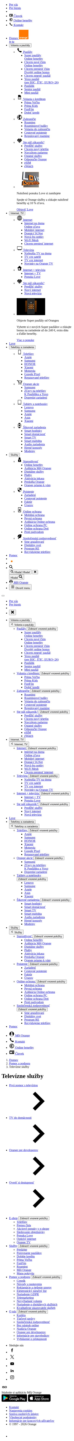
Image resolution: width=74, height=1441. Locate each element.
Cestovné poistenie (35, 132)
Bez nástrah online (28, 1325)
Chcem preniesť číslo (37, 70)
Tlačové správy (26, 1318)
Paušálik (29, 85)
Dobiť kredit (31, 112)
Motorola (29, 370)
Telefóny (28, 353)
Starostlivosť (30, 461)
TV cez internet (33, 260)
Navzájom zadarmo (36, 152)
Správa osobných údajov (24, 1414)
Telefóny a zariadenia (22, 347)
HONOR (29, 364)
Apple (28, 357)
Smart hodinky (33, 430)
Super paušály (33, 57)
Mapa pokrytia (25, 1273)
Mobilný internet (34, 230)
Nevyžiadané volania (29, 1301)
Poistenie (28, 491)
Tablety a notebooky (35, 404)
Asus (27, 417)
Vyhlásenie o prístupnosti (32, 1339)
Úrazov (28, 505)
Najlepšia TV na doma (37, 253)
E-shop (13, 1218)
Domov (13, 1060)
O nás (12, 1311)
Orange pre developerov (31, 1332)
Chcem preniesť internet (38, 243)
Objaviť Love (25, 209)
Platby (28, 475)
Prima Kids (31, 105)
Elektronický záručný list (31, 1290)
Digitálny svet (32, 545)
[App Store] (39, 1400)
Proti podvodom (34, 532)
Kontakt (18, 25)
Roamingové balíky (36, 125)
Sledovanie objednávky (31, 1232)
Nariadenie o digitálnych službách (37, 1304)
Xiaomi (28, 367)
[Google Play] (15, 1400)
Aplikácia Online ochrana (39, 521)
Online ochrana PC (35, 525)
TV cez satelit (32, 256)
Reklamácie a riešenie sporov (34, 1287)
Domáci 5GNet (33, 233)
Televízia (28, 250)
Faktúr (28, 501)
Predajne (22, 1249)
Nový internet (32, 290)
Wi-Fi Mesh (31, 240)
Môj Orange (20, 582)
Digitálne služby (34, 471)
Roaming (29, 122)
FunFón (29, 109)
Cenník (21, 1280)
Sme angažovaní (34, 541)
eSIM (27, 162)
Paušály (27, 52)
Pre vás (13, 4)
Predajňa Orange (34, 481)
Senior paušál (32, 89)
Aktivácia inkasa (34, 478)
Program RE (31, 548)
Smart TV (30, 437)
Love (12, 343)
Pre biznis (15, 8)
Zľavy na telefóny (36, 392)
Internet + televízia (33, 270)
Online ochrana (32, 511)
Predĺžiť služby (33, 145)
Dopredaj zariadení (35, 397)
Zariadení (30, 495)
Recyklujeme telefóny (37, 552)
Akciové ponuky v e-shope (33, 1228)
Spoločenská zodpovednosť (39, 538)
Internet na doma (34, 225)
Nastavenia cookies (20, 1410)
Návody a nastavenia (29, 1284)
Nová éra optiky (34, 236)
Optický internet (26, 1238)
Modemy (29, 451)
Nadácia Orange (26, 1328)
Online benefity (22, 20)
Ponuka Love (32, 276)
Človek (17, 16)
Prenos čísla (24, 1225)
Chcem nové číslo (35, 63)
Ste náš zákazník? (33, 142)
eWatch (28, 166)
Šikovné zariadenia (34, 427)
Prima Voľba (32, 102)
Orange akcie (30, 384)
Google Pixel (32, 374)
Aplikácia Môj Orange (37, 468)
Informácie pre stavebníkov (33, 1335)
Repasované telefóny (36, 377)
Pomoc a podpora (19, 1063)
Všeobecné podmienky (23, 1417)
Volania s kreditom (34, 99)
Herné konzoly (33, 447)
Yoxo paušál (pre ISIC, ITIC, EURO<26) (41, 80)
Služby (14, 454)
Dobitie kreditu (26, 1256)
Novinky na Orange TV (38, 263)
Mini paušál (31, 92)
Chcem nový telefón (36, 149)
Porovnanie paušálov (29, 1253)
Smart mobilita (33, 441)
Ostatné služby (33, 156)
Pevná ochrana (33, 518)
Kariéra (21, 1315)
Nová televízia (33, 293)
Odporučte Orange (35, 159)
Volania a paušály (20, 45)
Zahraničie (29, 119)
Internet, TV (17, 213)
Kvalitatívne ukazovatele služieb (36, 1307)
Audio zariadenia (34, 444)
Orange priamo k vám (37, 485)
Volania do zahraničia (37, 129)
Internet (27, 219)
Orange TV (24, 1242)
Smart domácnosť (35, 434)
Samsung (29, 360)
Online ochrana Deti (36, 528)
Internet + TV (32, 273)
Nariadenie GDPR (28, 1294)
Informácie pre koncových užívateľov (31, 1420)
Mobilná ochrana (34, 515)
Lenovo (29, 407)
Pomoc (13, 555)
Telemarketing (25, 1297)
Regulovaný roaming (37, 136)
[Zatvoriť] (35, 572)
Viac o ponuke (25, 340)
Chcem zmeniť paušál (37, 75)
